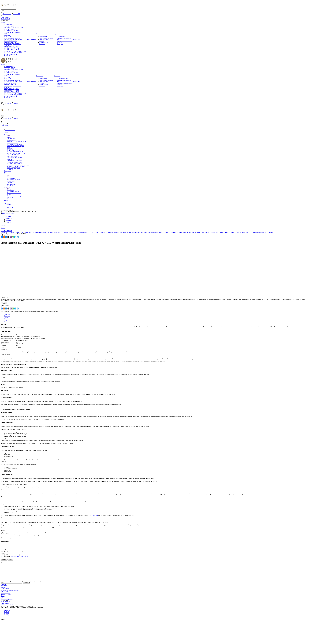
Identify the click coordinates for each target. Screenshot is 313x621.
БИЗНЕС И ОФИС (35, 232)
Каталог (9, 137)
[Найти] (1, 12)
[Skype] (15, 237)
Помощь (3, 596)
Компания (3, 584)
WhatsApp (8, 222)
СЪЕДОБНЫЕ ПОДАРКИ (175, 232)
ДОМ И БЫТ (85, 232)
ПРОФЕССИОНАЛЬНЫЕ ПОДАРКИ (224, 232)
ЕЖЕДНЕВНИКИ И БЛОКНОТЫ (20, 232)
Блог (2, 597)
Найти (2, 619)
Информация (4, 591)
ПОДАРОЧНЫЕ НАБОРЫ (47, 232)
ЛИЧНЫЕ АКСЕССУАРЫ (190, 232)
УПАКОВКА (269, 232)
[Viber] (11, 237)
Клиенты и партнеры (6, 599)
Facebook (8, 216)
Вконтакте (9, 218)
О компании (10, 176)
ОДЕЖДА (79, 232)
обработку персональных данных (20, 556)
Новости (3, 587)
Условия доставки (6, 594)
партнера (95, 515)
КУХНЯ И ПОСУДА (141, 232)
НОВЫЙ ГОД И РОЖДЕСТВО (244, 232)
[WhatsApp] (13, 237)
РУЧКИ (74, 232)
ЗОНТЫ (166, 232)
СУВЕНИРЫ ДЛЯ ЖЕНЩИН (155, 232)
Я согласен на (16, 556)
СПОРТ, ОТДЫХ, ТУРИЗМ (97, 232)
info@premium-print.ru (8, 213)
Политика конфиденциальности (10, 590)
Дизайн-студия (5, 588)
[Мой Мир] (6, 237)
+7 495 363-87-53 (5, 17)
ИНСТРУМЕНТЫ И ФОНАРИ (113, 232)
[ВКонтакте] (2, 237)
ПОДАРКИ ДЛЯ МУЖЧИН (205, 232)
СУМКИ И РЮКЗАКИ (128, 232)
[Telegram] (18, 237)
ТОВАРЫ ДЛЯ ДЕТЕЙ (259, 232)
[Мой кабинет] (1, 16)
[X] (8, 237)
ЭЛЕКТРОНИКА (5, 232)
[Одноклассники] (4, 237)
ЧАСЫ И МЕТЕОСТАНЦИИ (63, 232)
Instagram (8, 220)
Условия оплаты (5, 593)
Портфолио (10, 190)
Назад (8, 135)
